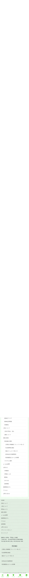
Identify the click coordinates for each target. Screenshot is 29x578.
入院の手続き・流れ (9, 431)
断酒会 (6, 477)
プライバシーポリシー (6, 530)
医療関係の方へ (7, 487)
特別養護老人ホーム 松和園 (12, 457)
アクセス (5, 490)
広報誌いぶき (7, 474)
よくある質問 (6, 464)
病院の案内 (6, 438)
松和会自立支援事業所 (10, 454)
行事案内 (6, 470)
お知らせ (5, 467)
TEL (26, 576)
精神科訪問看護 (8, 421)
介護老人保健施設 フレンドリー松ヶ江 (14, 444)
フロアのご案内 (8, 460)
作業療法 (6, 424)
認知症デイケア (8, 418)
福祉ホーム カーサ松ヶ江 (11, 451)
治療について (7, 434)
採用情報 (6, 483)
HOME (2, 500)
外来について (4, 503)
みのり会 (6, 480)
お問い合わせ (6, 493)
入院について (6, 428)
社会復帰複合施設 (9, 447)
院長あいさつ (4, 509)
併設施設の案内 (8, 441)
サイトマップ (4, 533)
